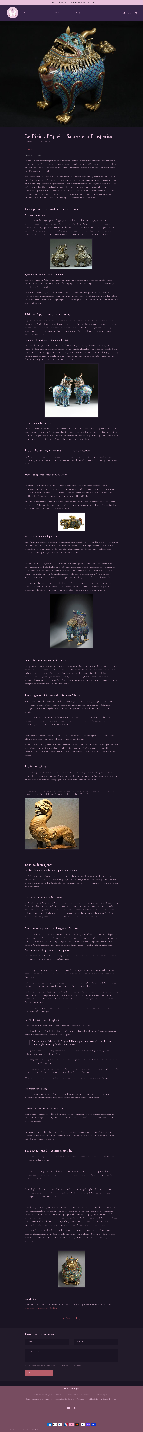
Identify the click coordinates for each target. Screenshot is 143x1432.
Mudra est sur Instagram (43, 1395)
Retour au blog (73, 1318)
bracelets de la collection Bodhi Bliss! (41, 1308)
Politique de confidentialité (87, 1399)
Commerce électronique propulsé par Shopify (32, 1429)
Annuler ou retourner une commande (77, 1395)
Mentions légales (101, 1395)
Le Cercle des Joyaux (109, 1399)
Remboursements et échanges (37, 1399)
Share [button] (30, 149)
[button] (38, 12)
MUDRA (14, 1429)
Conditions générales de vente (62, 1399)
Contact (58, 1395)
